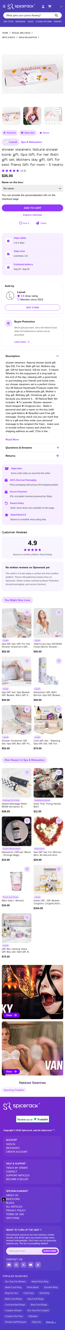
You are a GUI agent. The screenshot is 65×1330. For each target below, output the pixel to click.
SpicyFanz (12, 1218)
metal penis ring (40, 1281)
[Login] (43, 6)
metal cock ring (13, 1287)
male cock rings (13, 1299)
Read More (12, 439)
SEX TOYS (8, 22)
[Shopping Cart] (49, 6)
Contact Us (14, 1259)
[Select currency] (59, 6)
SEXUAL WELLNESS (21, 33)
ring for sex (11, 1293)
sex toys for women (15, 1281)
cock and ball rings (15, 1304)
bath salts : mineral (13, 901)
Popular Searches (15, 1276)
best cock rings (39, 1304)
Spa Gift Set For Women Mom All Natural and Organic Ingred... (48, 855)
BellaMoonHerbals (42, 800)
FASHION (58, 22)
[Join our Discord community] (9, 1265)
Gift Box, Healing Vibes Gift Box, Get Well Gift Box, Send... (16, 952)
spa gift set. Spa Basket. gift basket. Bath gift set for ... (16, 695)
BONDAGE (20, 22)
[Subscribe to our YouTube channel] (31, 1265)
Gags (30, 22)
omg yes (36, 1322)
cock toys (29, 1293)
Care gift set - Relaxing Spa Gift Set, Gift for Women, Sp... (47, 744)
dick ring (44, 1293)
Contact (11, 1171)
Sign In (10, 1144)
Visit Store (32, 307)
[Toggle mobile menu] (4, 6)
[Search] (56, 15)
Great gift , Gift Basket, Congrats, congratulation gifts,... (47, 903)
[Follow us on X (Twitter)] (23, 1265)
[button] (58, 73)
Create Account (16, 1151)
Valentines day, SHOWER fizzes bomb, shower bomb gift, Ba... (48, 647)
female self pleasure (15, 1322)
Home (5, 33)
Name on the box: (13, 182)
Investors (13, 1199)
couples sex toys (14, 1316)
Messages (13, 1148)
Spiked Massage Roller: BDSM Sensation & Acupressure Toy (14, 807)
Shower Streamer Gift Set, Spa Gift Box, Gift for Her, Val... (16, 744)
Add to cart (32, 207)
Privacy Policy (16, 1210)
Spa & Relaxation (28, 37)
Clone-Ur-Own (44, 22)
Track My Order (16, 1168)
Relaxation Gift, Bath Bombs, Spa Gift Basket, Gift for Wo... (47, 695)
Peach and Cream (10, 897)
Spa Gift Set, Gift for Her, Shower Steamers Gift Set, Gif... (16, 647)
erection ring (51, 1287)
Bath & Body (8, 37)
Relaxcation (39, 849)
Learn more (20, 342)
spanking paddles (14, 1089)
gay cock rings (36, 1299)
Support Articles (18, 1175)
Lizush (13, 142)
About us (12, 1195)
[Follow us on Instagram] (16, 1265)
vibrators (33, 1316)
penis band (32, 1287)
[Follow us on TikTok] (38, 1265)
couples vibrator (13, 1310)
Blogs (10, 1203)
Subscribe (49, 1251)
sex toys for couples (38, 1310)
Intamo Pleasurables (11, 849)
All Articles (14, 1206)
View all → (51, 1322)
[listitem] (32, 992)
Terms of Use (15, 1214)
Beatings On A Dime (11, 800)
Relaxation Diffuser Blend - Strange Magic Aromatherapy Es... (16, 855)
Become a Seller (17, 1179)
